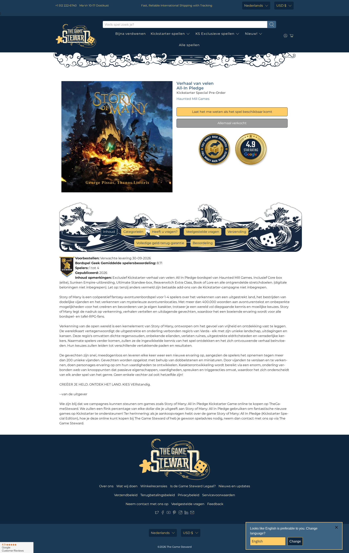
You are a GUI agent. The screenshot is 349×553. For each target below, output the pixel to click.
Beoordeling (203, 243)
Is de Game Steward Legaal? (193, 486)
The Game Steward (179, 546)
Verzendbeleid (126, 495)
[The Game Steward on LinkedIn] (186, 513)
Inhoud (109, 232)
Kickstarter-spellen (168, 34)
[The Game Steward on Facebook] (163, 513)
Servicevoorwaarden (218, 495)
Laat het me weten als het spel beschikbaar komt (232, 112)
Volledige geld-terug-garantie (160, 243)
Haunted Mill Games (193, 99)
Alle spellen (189, 45)
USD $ (281, 5)
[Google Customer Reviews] (16, 547)
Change (295, 541)
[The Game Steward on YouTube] (168, 513)
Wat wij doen (127, 486)
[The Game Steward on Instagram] (180, 513)
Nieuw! (251, 34)
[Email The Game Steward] (192, 513)
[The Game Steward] (76, 36)
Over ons (106, 486)
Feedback (215, 504)
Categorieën (133, 232)
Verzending (237, 232)
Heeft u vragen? (165, 232)
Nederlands (253, 5)
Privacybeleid (188, 495)
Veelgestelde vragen (202, 232)
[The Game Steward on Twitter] (157, 513)
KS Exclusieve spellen (215, 34)
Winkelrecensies (153, 486)
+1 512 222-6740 (66, 5)
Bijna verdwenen (130, 34)
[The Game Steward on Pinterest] (174, 513)
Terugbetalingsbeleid (157, 495)
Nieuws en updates (234, 486)
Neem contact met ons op (147, 504)
